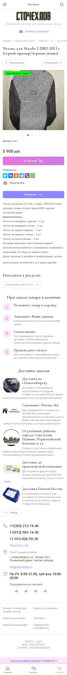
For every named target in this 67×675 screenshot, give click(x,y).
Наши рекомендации (15, 624)
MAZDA (43, 41)
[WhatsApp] (32, 175)
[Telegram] (21, 175)
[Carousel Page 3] (35, 135)
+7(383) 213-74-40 (24, 526)
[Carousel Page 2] (32, 135)
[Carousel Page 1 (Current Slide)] (28, 135)
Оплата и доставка (14, 618)
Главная (7, 41)
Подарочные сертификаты (41, 626)
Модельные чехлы (25, 41)
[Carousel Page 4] (39, 135)
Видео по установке (46, 608)
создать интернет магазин (25, 660)
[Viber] (27, 175)
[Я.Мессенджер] (5, 175)
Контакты (39, 618)
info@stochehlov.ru (21, 567)
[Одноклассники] (16, 175)
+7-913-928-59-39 (24, 539)
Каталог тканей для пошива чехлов (14, 610)
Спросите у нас (19, 545)
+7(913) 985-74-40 (24, 532)
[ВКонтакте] (10, 175)
